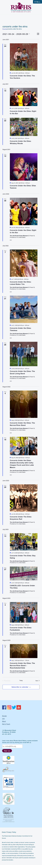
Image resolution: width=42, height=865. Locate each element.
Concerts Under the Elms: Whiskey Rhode (20, 142)
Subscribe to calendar (20, 687)
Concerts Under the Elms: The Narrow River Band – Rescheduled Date (22, 665)
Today (21, 680)
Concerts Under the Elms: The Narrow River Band (22, 424)
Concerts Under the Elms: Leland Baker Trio (20, 283)
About (4, 721)
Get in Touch (6, 724)
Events (5, 29)
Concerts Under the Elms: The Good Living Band (22, 372)
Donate (4, 716)
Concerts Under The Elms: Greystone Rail (21, 518)
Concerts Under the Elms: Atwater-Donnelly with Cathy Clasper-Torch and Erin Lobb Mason (22, 463)
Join (3, 719)
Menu (38, 2)
